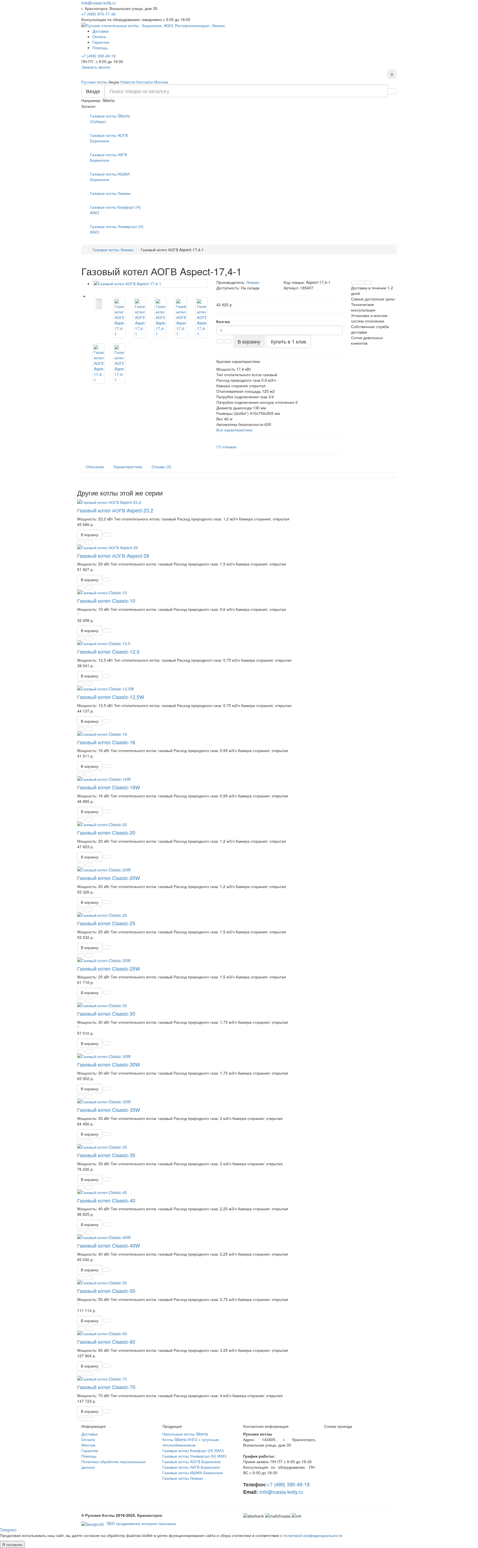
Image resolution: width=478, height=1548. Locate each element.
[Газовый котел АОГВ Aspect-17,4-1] (150, 283)
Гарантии (100, 42)
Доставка (100, 31)
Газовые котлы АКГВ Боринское (108, 157)
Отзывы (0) (162, 466)
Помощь (100, 47)
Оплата (99, 36)
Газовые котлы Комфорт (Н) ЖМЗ (115, 209)
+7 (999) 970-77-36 (98, 14)
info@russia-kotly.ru (98, 3)
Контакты (144, 82)
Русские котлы (94, 82)
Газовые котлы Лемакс (182, 1478)
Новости (127, 82)
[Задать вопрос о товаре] (354, 283)
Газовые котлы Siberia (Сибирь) (110, 118)
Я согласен (12, 1544)
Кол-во (223, 321)
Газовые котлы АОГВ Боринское (109, 137)
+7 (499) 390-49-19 (98, 56)
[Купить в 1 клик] (106, 534)
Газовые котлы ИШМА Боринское (110, 176)
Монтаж (161, 82)
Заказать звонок (95, 67)
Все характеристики (234, 430)
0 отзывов (227, 446)
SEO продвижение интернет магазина (141, 1523)
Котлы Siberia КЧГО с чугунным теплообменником (190, 1442)
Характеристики (127, 466)
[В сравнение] (368, 283)
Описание (95, 466)
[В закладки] (361, 283)
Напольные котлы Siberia (185, 1434)
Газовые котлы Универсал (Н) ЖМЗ (117, 229)
